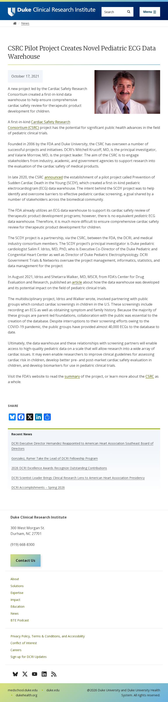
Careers (15, 650)
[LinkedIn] (44, 674)
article (77, 282)
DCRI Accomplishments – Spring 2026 (38, 487)
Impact (15, 600)
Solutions (17, 586)
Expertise (16, 593)
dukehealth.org (26, 695)
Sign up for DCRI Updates (28, 657)
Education (17, 606)
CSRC (149, 376)
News (14, 613)
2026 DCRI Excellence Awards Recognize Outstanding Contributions (59, 468)
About (14, 579)
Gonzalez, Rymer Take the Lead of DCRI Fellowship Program (54, 458)
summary (72, 376)
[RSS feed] (54, 674)
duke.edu (53, 690)
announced (53, 177)
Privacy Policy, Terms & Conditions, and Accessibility (47, 636)
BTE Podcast (19, 620)
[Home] (51, 11)
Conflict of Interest (23, 643)
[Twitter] (25, 674)
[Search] (128, 11)
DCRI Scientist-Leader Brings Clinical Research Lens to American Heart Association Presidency (78, 478)
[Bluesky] (15, 674)
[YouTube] (34, 674)
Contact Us (25, 560)
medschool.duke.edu (23, 690)
